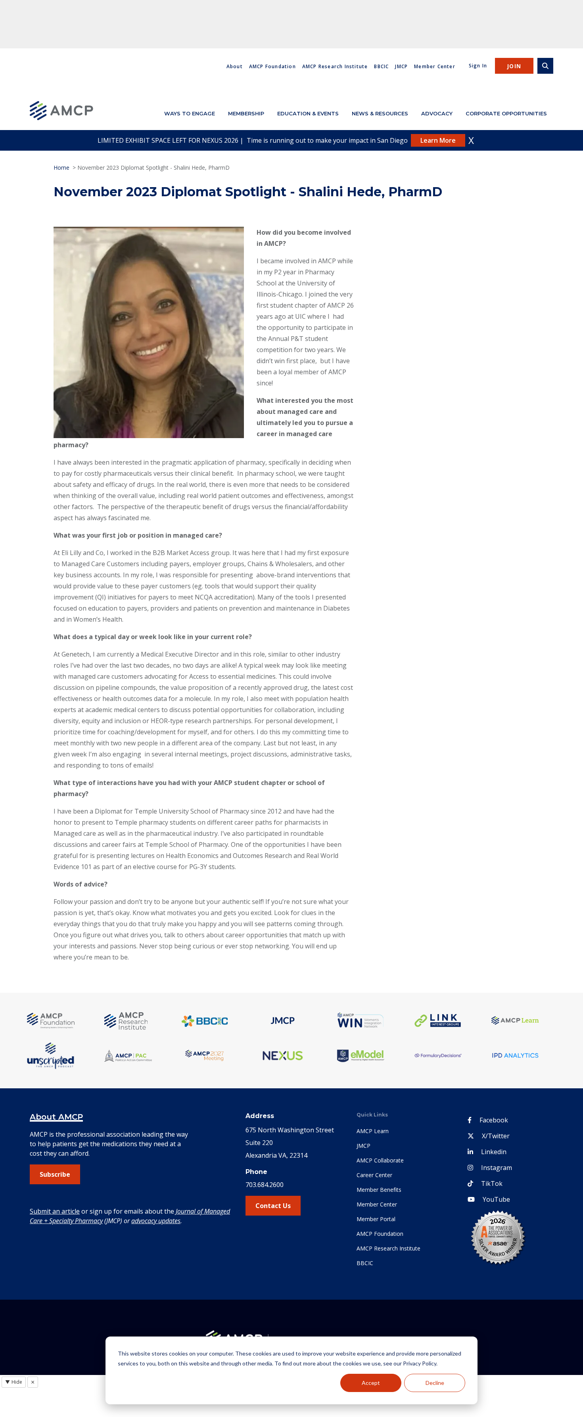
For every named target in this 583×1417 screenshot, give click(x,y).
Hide (13, 1382)
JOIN (514, 66)
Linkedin (493, 1151)
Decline (435, 1382)
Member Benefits (379, 1189)
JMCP (401, 66)
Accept (371, 1382)
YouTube (496, 1199)
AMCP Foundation (272, 66)
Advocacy (437, 113)
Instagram (496, 1167)
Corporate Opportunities (506, 113)
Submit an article (55, 1211)
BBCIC (381, 66)
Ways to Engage (189, 113)
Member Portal (376, 1219)
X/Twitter (496, 1136)
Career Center (374, 1175)
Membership (246, 113)
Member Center (434, 66)
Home (61, 167)
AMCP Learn (373, 1131)
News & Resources (380, 113)
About (234, 66)
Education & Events (308, 113)
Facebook (493, 1120)
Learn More (438, 140)
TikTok (491, 1183)
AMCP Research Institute (335, 66)
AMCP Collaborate (380, 1160)
